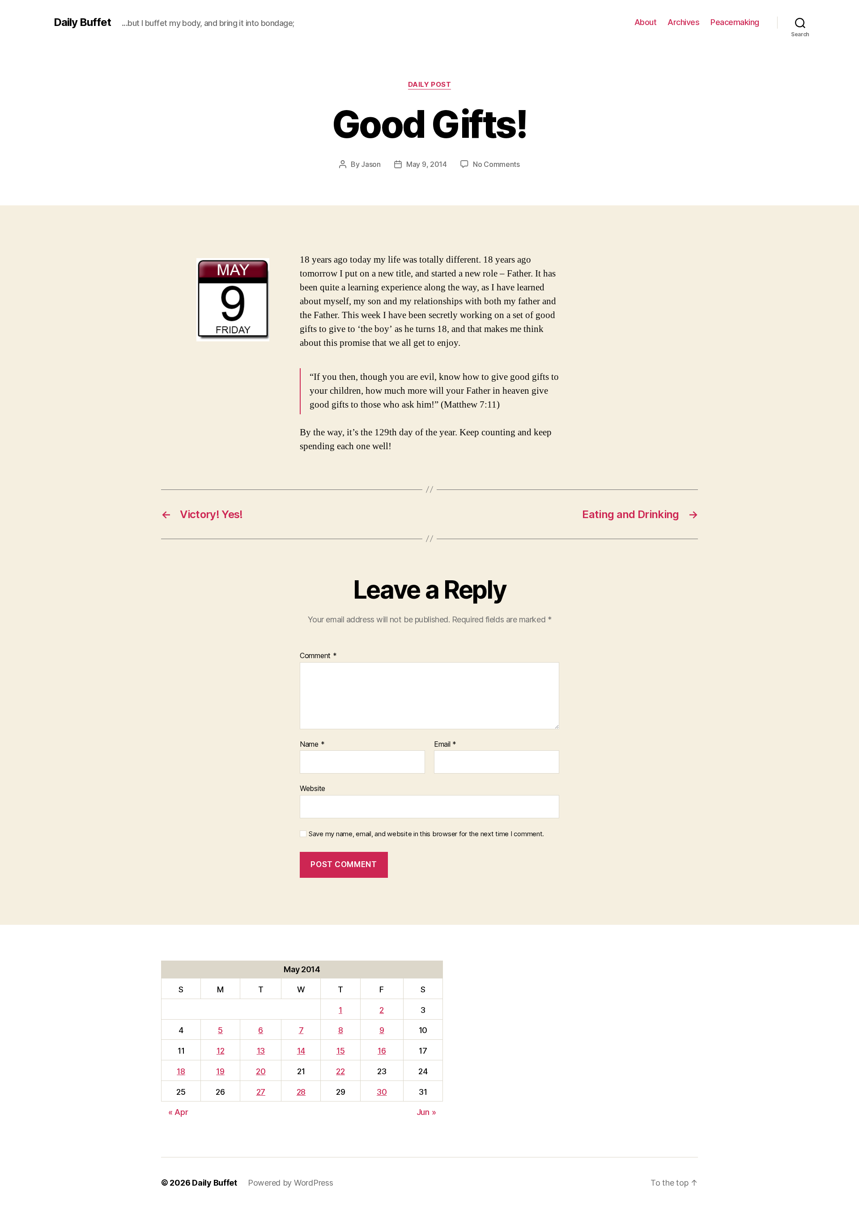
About (645, 22)
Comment (318, 656)
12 (220, 1050)
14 (301, 1050)
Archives (683, 22)
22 (340, 1071)
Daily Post (429, 85)
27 (260, 1092)
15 (340, 1050)
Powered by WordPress (290, 1182)
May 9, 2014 (426, 164)
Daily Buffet (82, 22)
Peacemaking (734, 22)
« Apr (178, 1112)
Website (312, 788)
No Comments (496, 164)
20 (260, 1071)
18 (181, 1071)
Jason (371, 164)
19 (220, 1071)
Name (312, 744)
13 (261, 1050)
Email (445, 744)
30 (382, 1092)
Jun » (426, 1112)
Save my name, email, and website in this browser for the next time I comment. (426, 834)
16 (382, 1050)
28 (301, 1092)
